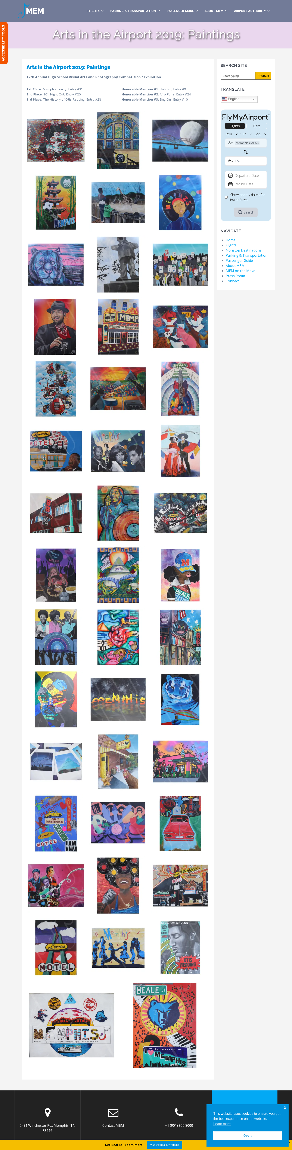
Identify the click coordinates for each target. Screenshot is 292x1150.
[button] (56, 140)
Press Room (235, 276)
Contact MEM (113, 1125)
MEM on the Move (240, 270)
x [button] (285, 1107)
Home (230, 240)
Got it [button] (247, 1135)
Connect (232, 281)
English (233, 99)
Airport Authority (250, 11)
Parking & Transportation (133, 11)
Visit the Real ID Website (164, 1145)
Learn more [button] (222, 1124)
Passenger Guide (180, 11)
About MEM (214, 11)
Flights (93, 11)
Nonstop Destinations (243, 250)
